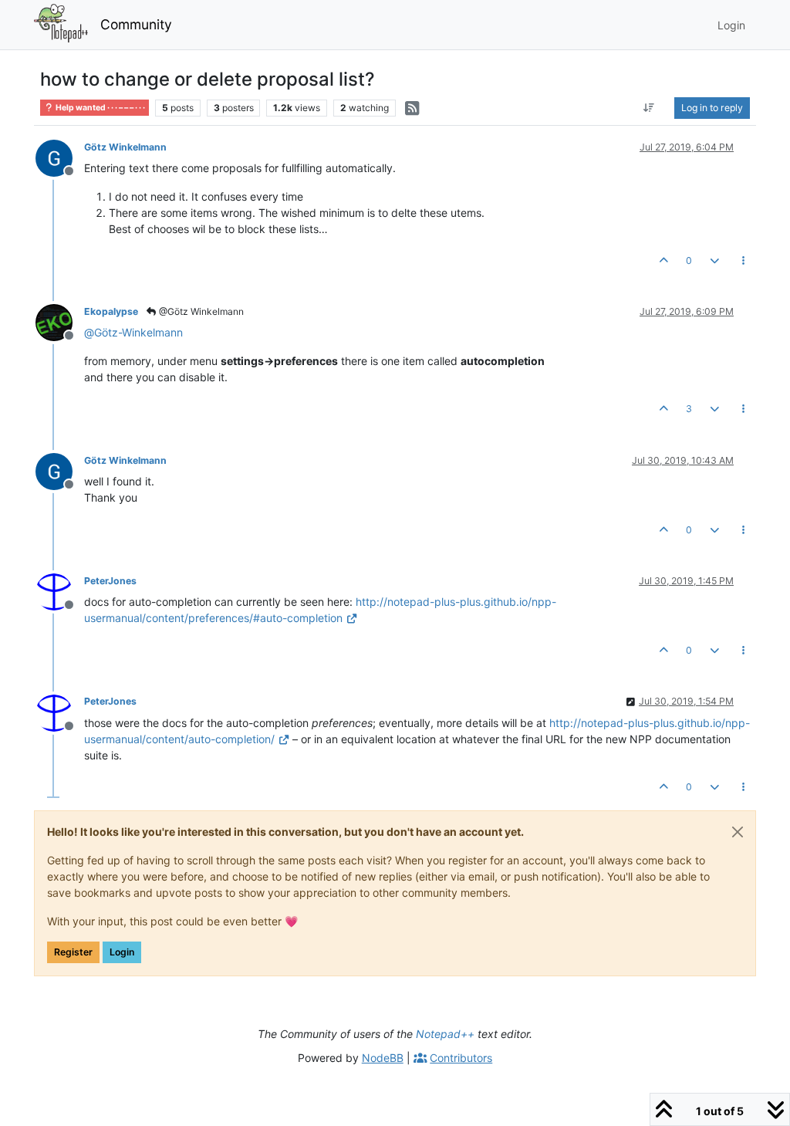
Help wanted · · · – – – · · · (99, 108)
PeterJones (110, 581)
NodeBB (382, 1057)
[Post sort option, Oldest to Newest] (649, 108)
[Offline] (59, 157)
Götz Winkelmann (125, 147)
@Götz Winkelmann (200, 311)
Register (73, 952)
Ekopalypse (111, 311)
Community (136, 24)
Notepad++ (445, 1033)
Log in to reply (712, 107)
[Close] (737, 832)
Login (122, 952)
